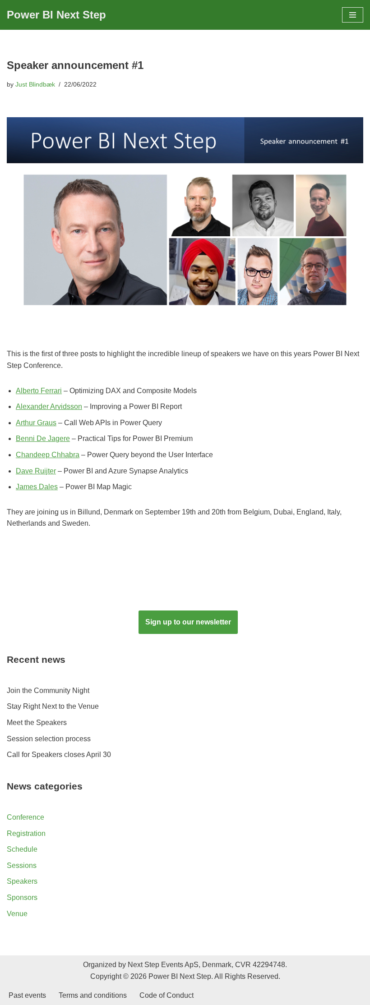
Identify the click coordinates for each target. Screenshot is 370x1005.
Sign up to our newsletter (188, 622)
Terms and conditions (93, 995)
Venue (17, 914)
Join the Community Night (48, 690)
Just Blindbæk (35, 84)
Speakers (22, 881)
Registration (26, 833)
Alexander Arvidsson (49, 406)
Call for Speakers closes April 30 (59, 754)
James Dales (37, 487)
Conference (25, 817)
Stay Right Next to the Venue (53, 706)
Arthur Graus (36, 423)
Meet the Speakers (37, 722)
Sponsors (22, 897)
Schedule (22, 849)
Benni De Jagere (43, 438)
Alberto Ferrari (39, 391)
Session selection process (49, 739)
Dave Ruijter (36, 471)
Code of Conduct (166, 995)
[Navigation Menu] (352, 15)
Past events (27, 995)
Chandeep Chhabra (47, 455)
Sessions (22, 865)
